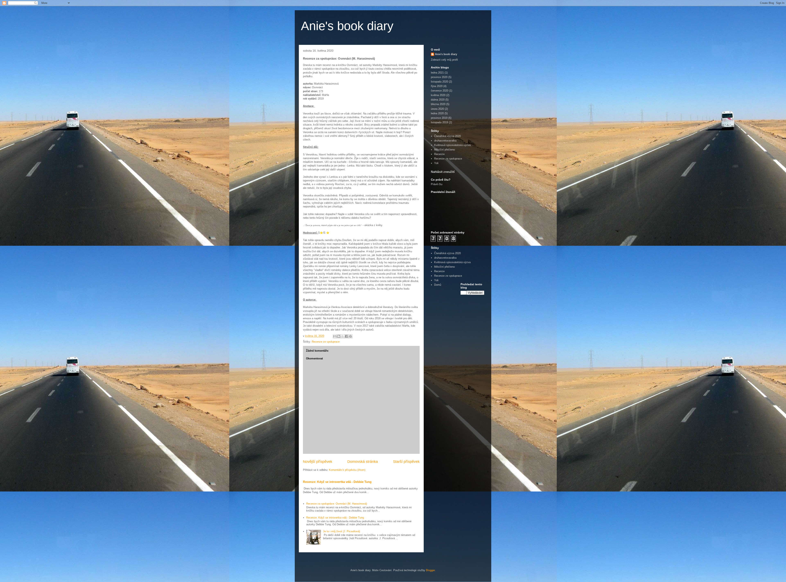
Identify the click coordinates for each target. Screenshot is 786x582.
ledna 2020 (437, 113)
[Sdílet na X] (343, 336)
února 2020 (437, 108)
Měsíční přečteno (444, 149)
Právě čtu (436, 184)
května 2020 (438, 95)
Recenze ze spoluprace (326, 341)
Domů (437, 284)
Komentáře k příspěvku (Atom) (347, 469)
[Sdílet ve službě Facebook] (346, 336)
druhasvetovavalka (445, 140)
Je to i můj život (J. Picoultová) (341, 531)
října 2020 (437, 86)
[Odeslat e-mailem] (335, 336)
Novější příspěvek (317, 462)
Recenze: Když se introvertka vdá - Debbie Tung (337, 481)
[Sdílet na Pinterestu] (350, 336)
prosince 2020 (439, 77)
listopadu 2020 (439, 81)
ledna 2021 (437, 72)
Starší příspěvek (406, 462)
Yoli (436, 163)
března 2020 (438, 104)
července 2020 (439, 90)
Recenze (439, 154)
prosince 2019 (439, 117)
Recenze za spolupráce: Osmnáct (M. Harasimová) (336, 503)
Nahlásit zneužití (443, 171)
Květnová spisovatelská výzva (452, 145)
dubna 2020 (438, 99)
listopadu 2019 (439, 122)
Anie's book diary (347, 26)
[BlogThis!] (339, 336)
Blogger (430, 570)
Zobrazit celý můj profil (444, 59)
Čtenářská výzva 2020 (447, 136)
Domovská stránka (362, 462)
